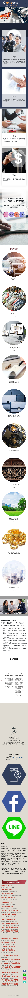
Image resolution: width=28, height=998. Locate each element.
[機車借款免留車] (14, 828)
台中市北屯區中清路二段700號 (16, 757)
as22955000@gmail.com (16, 759)
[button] (26, 679)
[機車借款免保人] (14, 801)
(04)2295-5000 (16, 756)
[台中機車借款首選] (14, 774)
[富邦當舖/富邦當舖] (10, 3)
